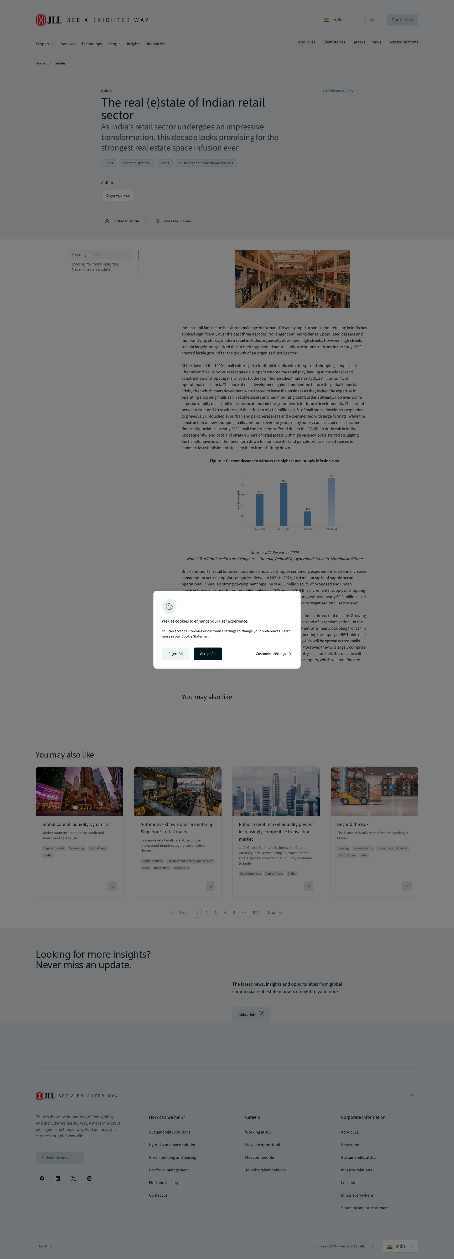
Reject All (175, 653)
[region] (227, 630)
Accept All (208, 653)
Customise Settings (274, 654)
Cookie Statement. (196, 636)
